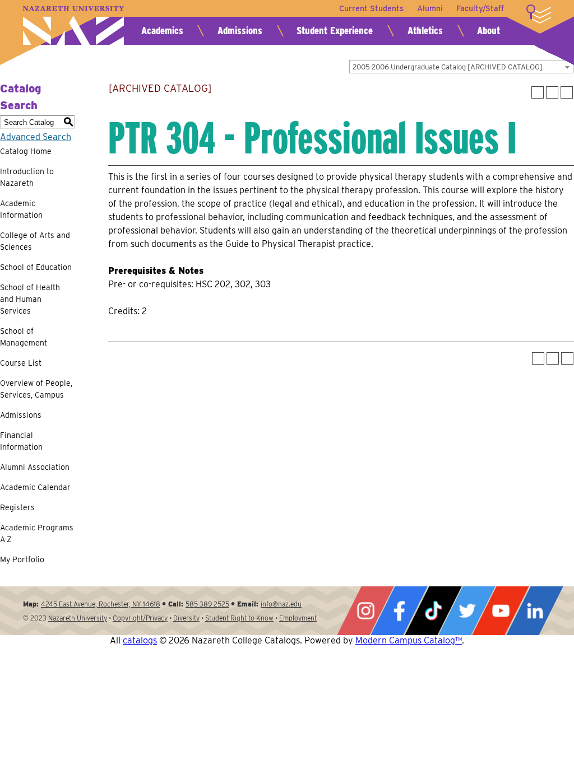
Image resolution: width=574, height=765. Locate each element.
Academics (162, 30)
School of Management (23, 336)
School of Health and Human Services (30, 299)
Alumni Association (35, 467)
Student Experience (335, 30)
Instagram (365, 610)
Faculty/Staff (480, 8)
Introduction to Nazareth (27, 177)
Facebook (399, 610)
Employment (298, 618)
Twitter (466, 610)
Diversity (186, 618)
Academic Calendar (35, 487)
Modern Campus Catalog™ (408, 640)
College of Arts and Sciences (35, 241)
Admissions (239, 30)
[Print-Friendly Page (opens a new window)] (552, 92)
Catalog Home (26, 151)
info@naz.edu (281, 604)
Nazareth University (73, 25)
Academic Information (21, 209)
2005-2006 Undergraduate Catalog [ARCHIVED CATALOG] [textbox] (448, 67)
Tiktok (433, 610)
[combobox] (461, 66)
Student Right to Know (239, 618)
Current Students (371, 8)
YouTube (500, 610)
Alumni (430, 8)
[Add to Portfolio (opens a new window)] (537, 92)
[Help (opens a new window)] (567, 92)
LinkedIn (534, 610)
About (488, 30)
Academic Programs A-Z (36, 533)
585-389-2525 (207, 604)
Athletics (425, 30)
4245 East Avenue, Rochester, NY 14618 (100, 604)
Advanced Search (35, 137)
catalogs (140, 640)
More (538, 14)
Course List (20, 362)
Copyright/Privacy (140, 618)
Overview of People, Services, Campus (36, 389)
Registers (17, 507)
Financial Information (21, 441)
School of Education (36, 267)
